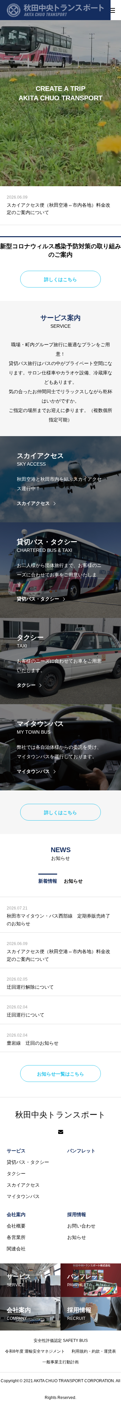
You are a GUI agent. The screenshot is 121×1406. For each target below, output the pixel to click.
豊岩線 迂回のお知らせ (32, 1043)
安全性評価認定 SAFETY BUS (61, 1340)
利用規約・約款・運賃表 (94, 1351)
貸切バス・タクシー (28, 1162)
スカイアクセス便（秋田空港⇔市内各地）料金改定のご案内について (58, 955)
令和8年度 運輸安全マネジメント (35, 1351)
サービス (16, 1150)
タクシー (16, 1173)
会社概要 (16, 1226)
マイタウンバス (23, 1196)
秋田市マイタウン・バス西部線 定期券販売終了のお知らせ (58, 919)
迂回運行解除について (30, 205)
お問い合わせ (81, 1226)
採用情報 (76, 1214)
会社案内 (16, 1214)
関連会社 (16, 1248)
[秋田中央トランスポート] (55, 10)
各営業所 (16, 1237)
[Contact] (60, 1132)
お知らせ (73, 880)
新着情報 (47, 880)
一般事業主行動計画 (60, 1362)
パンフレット (81, 1150)
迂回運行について (25, 1015)
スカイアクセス (23, 1185)
